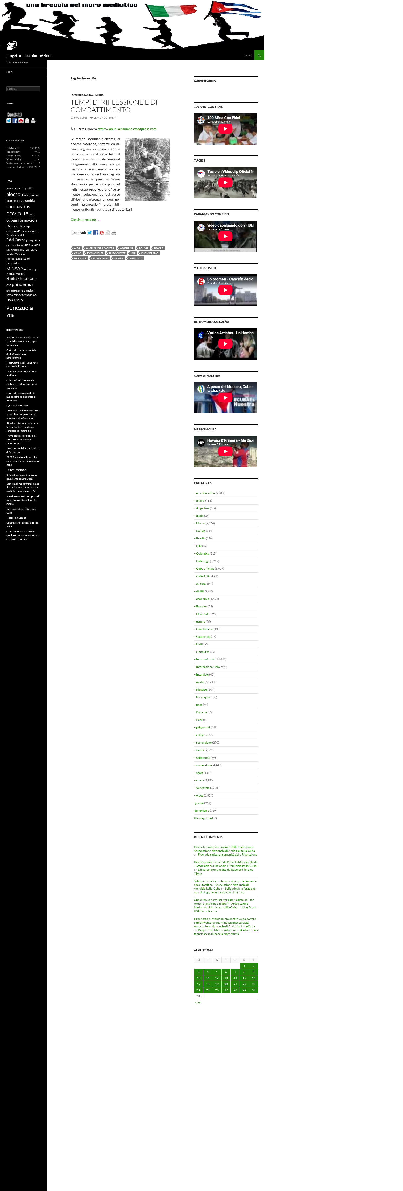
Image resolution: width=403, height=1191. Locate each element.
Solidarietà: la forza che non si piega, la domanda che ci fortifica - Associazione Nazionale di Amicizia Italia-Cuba (225, 884)
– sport (198, 772)
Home (248, 55)
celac (77, 253)
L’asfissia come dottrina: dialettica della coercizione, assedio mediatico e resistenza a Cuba (22, 487)
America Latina (14, 188)
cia (18, 200)
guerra (36, 240)
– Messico (200, 689)
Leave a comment (105, 117)
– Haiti (198, 644)
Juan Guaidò (32, 244)
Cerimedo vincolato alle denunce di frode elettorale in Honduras (21, 396)
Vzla (10, 315)
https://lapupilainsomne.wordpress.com (126, 129)
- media (99, 94)
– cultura (200, 583)
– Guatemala (202, 636)
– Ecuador (200, 606)
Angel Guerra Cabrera (100, 248)
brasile (158, 248)
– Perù (198, 720)
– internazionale (204, 659)
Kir (133, 253)
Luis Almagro (13, 249)
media (10, 254)
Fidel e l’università (16, 517)
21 (235, 984)
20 (226, 984)
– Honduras (201, 651)
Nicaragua (33, 269)
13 (226, 978)
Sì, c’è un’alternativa (17, 405)
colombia (28, 200)
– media (199, 682)
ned (25, 269)
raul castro (11, 290)
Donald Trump (18, 226)
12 (217, 978)
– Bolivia (199, 530)
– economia (201, 599)
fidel (21, 235)
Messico (20, 254)
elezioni (33, 231)
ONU (33, 278)
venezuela (136, 258)
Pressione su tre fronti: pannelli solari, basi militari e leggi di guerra (23, 500)
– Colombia (201, 553)
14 (235, 978)
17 (198, 984)
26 (217, 990)
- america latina (82, 94)
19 (217, 984)
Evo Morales (95, 253)
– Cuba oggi (201, 561)
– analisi (199, 500)
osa (8, 285)
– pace (198, 704)
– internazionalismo (207, 667)
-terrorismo (201, 810)
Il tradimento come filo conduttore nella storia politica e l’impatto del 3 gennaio (23, 427)
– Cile (198, 546)
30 (253, 990)
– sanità (199, 750)
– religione (201, 735)
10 (198, 978)
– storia (199, 780)
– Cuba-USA (202, 576)
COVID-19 (17, 213)
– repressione (203, 742)
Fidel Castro (15, 240)
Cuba (31, 214)
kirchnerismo (149, 253)
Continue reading (85, 219)
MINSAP (14, 268)
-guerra (199, 803)
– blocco (199, 523)
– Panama (200, 712)
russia (20, 290)
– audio (199, 515)
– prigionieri (202, 727)
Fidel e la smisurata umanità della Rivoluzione (227, 854)
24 (198, 990)
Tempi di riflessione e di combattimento (114, 106)
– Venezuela (201, 788)
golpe (29, 240)
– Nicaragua (202, 697)
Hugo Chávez (117, 253)
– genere (199, 621)
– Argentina (201, 508)
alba (77, 248)
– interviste (201, 674)
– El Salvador (202, 614)
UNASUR (118, 258)
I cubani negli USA (16, 469)
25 (207, 990)
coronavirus (18, 206)
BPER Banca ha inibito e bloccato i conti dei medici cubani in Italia (23, 461)
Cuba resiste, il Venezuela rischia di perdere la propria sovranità (21, 384)
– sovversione (203, 765)
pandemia (22, 284)
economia (12, 231)
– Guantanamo (203, 629)
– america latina (204, 493)
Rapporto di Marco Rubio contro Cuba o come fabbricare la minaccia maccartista (226, 932)
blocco (13, 194)
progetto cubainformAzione (29, 55)
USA (10, 300)
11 (207, 978)
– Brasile (199, 538)
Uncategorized (203, 818)
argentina (126, 248)
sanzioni (29, 290)
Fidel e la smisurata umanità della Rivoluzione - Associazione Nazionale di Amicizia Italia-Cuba (224, 848)
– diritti (199, 591)
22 (244, 984)
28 (235, 990)
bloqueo (25, 195)
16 (253, 978)
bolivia (143, 248)
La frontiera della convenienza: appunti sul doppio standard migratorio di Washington (23, 414)
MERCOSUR (80, 258)
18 (207, 984)
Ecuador (23, 231)
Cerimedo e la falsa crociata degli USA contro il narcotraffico (21, 353)
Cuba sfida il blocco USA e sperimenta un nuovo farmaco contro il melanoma (22, 535)
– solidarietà (202, 757)
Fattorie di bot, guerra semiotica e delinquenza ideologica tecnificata (22, 341)
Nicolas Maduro (15, 273)
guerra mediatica (15, 244)
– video (198, 795)
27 (226, 990)
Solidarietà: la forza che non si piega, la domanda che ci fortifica (224, 890)
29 (244, 990)
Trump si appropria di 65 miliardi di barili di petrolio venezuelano (22, 439)
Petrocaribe (100, 258)
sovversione (14, 295)
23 (253, 984)
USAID (18, 300)
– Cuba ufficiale (204, 568)
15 (244, 978)
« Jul (198, 1002)
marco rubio (28, 249)
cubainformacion (21, 220)
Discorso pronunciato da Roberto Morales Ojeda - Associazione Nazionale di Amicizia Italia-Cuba (225, 864)
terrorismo (29, 295)
